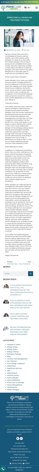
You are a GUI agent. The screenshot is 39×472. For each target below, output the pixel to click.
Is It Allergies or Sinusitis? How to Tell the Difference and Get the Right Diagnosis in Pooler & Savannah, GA (21, 290)
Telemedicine (12, 387)
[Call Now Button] (3, 469)
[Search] (30, 273)
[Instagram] (21, 438)
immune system (13, 375)
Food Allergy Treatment (16, 363)
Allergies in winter (14, 345)
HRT (8, 371)
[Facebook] (17, 438)
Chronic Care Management (17, 359)
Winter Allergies (13, 390)
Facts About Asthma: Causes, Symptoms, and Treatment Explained (19, 316)
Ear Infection (12, 361)
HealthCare (11, 366)
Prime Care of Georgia (15, 382)
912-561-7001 (15, 2)
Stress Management (14, 385)
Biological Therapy (14, 354)
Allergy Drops (12, 347)
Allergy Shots (12, 349)
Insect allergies (12, 378)
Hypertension (12, 373)
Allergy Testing (12, 352)
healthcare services (14, 368)
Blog (8, 356)
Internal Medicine (13, 380)
